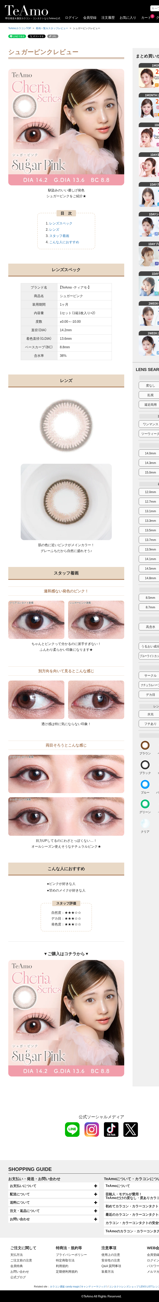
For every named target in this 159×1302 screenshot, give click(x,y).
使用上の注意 (110, 1254)
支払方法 (16, 1254)
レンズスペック (60, 223)
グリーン (145, 811)
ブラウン (145, 753)
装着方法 (107, 1271)
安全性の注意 (110, 1260)
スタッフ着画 (59, 236)
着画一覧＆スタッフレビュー (52, 28)
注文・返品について (25, 1211)
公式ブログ (18, 1277)
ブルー (145, 792)
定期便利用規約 (67, 1271)
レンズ (54, 229)
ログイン (71, 17)
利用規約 (62, 1266)
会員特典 (16, 1266)
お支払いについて (23, 1186)
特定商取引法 (65, 1260)
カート (146, 17)
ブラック (145, 772)
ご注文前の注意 (21, 1260)
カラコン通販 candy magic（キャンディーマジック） (78, 1286)
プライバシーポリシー (71, 1254)
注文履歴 (108, 17)
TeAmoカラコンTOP (19, 28)
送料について (20, 1202)
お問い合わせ (20, 1219)
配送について (20, 1194)
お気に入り (128, 17)
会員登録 (89, 17)
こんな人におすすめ (64, 242)
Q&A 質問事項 (111, 1266)
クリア (145, 831)
